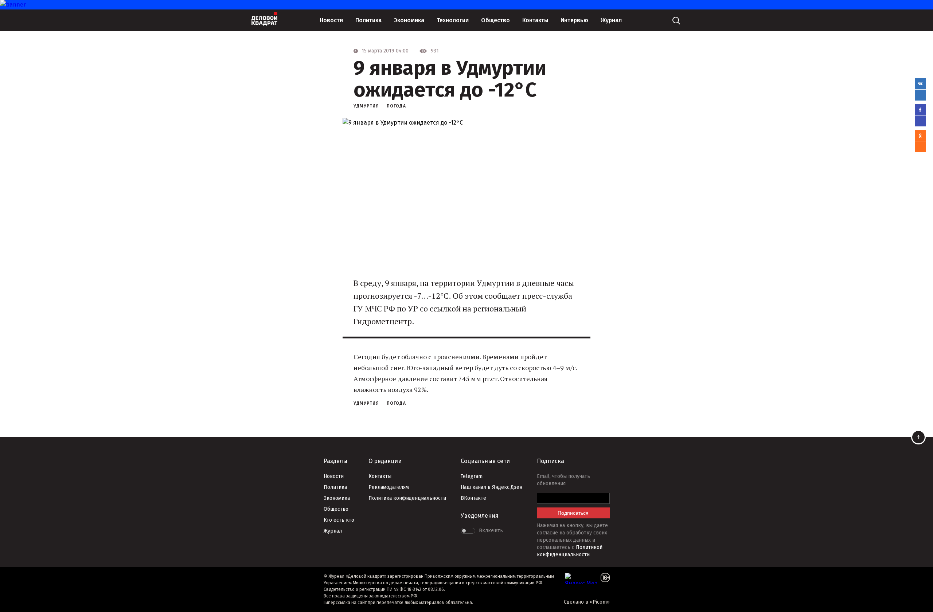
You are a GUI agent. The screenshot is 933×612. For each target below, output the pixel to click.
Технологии (453, 20)
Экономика (409, 20)
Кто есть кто (339, 520)
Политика (368, 20)
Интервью (574, 20)
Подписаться (573, 513)
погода (396, 106)
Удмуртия (366, 106)
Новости (331, 20)
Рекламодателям (388, 487)
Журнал (611, 20)
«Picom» (600, 602)
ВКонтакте (473, 498)
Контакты (535, 20)
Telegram (472, 476)
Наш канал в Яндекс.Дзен (491, 487)
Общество (495, 20)
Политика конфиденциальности (407, 498)
